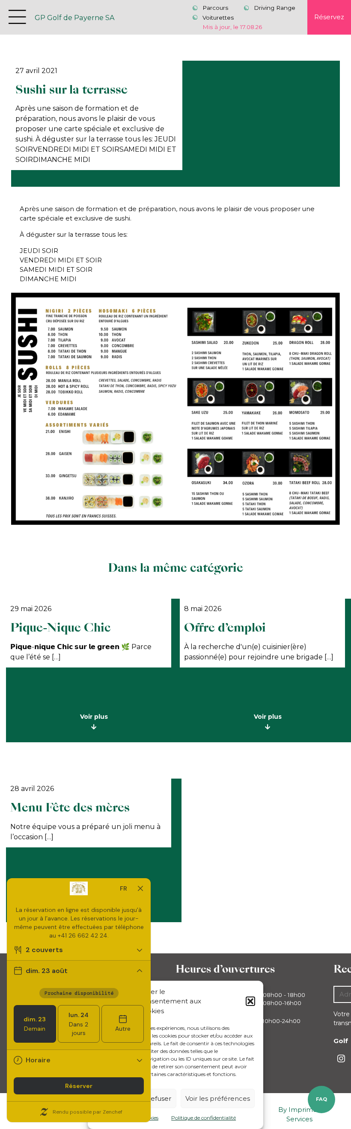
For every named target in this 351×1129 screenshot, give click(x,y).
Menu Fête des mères (70, 807)
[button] (250, 1001)
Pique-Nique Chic (60, 627)
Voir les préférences (217, 1098)
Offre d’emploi (225, 627)
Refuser (158, 1098)
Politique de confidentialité (203, 1117)
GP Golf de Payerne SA (75, 17)
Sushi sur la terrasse (71, 89)
